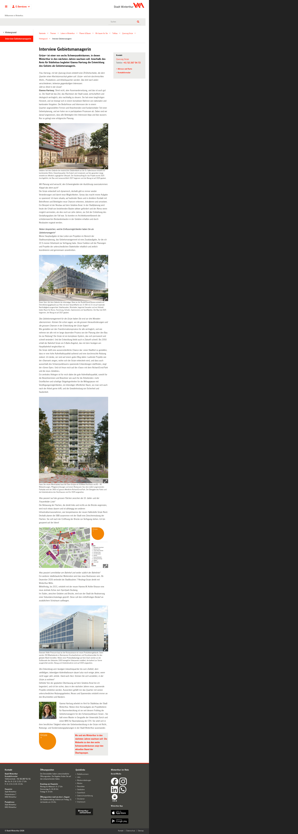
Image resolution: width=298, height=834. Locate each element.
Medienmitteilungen (84, 780)
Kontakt (120, 831)
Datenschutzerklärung (85, 796)
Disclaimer (81, 799)
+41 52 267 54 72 (132, 63)
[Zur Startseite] (107, 5)
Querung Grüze (127, 33)
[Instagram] (123, 784)
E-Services (21, 6)
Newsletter (81, 786)
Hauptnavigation (6, 6)
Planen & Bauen (85, 33)
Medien (79, 783)
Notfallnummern (83, 774)
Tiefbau (115, 33)
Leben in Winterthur (68, 33)
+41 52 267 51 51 (23, 779)
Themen (53, 33)
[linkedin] (115, 793)
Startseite (42, 33)
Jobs (78, 777)
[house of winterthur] (84, 814)
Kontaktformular (124, 73)
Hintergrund (43, 39)
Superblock (81, 793)
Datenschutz (130, 831)
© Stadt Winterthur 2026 (14, 831)
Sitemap (141, 831)
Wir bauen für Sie (101, 33)
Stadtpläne (81, 789)
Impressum (81, 802)
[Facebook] (115, 784)
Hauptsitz (8, 789)
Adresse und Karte (125, 69)
